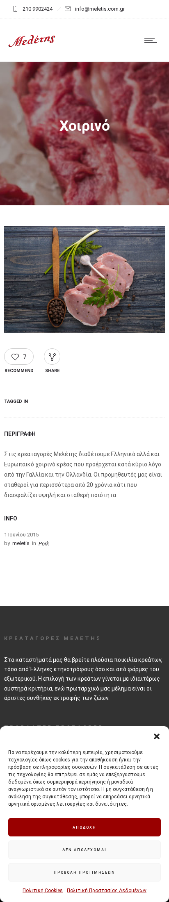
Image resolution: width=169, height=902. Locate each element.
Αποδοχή (84, 827)
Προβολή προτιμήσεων (84, 872)
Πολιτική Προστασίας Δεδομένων (106, 890)
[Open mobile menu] (152, 40)
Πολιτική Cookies (43, 890)
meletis (21, 543)
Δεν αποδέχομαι (84, 850)
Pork (44, 544)
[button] (157, 736)
